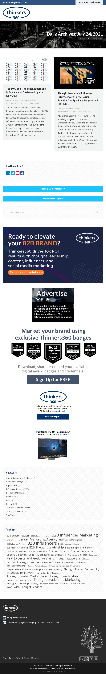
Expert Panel (11, 485)
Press (8, 500)
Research (10, 504)
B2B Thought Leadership (46, 547)
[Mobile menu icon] (101, 13)
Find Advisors (73, 555)
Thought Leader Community (81, 569)
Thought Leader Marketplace (27, 576)
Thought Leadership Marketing (57, 579)
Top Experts (43, 584)
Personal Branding (54, 569)
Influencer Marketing (16, 565)
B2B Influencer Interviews (40, 536)
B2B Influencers (42, 543)
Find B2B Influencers (88, 555)
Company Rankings (14, 481)
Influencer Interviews (75, 562)
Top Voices (11, 515)
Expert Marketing (39, 554)
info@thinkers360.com (19, 2)
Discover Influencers (83, 551)
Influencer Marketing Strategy (37, 566)
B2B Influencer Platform (16, 544)
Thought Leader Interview (20, 572)
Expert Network (58, 554)
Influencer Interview (52, 562)
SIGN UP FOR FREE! (86, 2)
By (17, 103)
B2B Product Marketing (17, 547)
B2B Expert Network (18, 535)
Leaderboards (30, 100)
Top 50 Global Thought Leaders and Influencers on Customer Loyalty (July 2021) (26, 92)
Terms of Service (31, 658)
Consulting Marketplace (37, 551)
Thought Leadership (15, 511)
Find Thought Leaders (63, 558)
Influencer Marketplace (59, 566)
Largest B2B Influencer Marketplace (26, 569)
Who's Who (53, 584)
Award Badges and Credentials (20, 478)
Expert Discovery (17, 554)
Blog (5, 658)
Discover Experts (58, 551)
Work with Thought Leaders (24, 587)
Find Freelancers (37, 558)
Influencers (75, 566)
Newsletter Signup (53, 198)
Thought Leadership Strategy (22, 583)
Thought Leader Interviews (69, 108)
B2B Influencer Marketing (75, 535)
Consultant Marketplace (16, 551)
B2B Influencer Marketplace (70, 540)
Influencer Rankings (14, 100)
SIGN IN (97, 2)
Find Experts (16, 558)
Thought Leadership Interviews (19, 580)
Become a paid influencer (79, 547)
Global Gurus (84, 559)
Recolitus (61, 671)
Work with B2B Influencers (73, 583)
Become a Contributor (53, 188)
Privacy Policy (15, 658)
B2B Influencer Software (68, 544)
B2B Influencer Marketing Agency (32, 539)
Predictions (11, 496)
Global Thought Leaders (24, 562)
